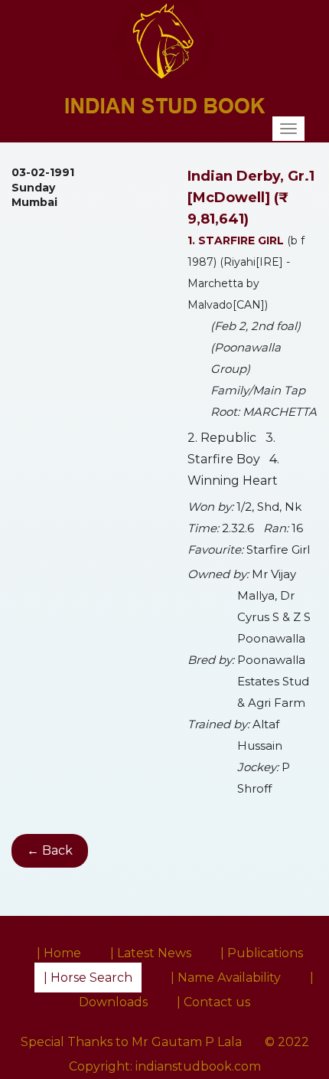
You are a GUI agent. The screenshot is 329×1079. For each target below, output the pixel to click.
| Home (59, 953)
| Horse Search (88, 977)
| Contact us (213, 1002)
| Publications (261, 953)
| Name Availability (226, 977)
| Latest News (150, 953)
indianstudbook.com (198, 1066)
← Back (50, 850)
